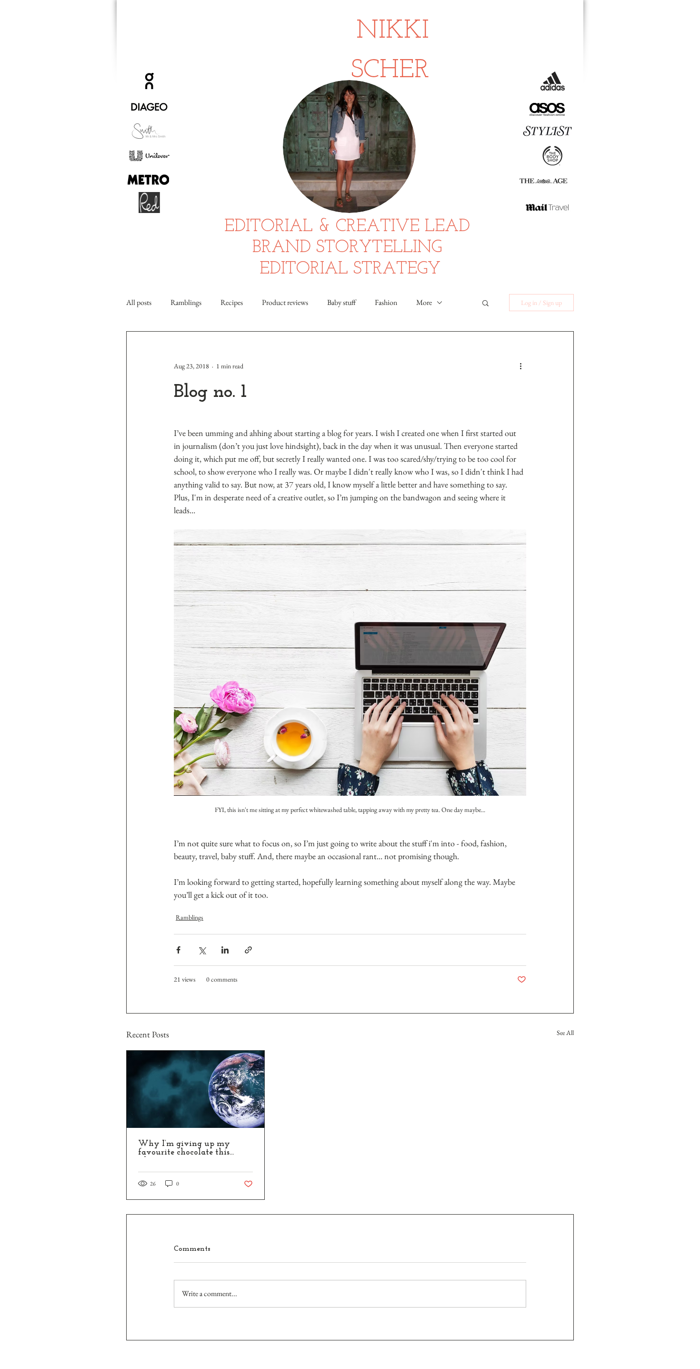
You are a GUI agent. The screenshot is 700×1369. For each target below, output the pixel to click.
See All (565, 1032)
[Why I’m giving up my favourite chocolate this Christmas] (195, 1089)
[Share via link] (248, 949)
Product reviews (285, 302)
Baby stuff (341, 302)
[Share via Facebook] (178, 949)
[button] (485, 302)
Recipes (231, 302)
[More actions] (520, 366)
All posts (138, 302)
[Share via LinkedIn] (225, 949)
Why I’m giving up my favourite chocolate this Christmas (184, 1148)
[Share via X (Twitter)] (201, 949)
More (424, 302)
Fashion (386, 302)
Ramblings (185, 302)
